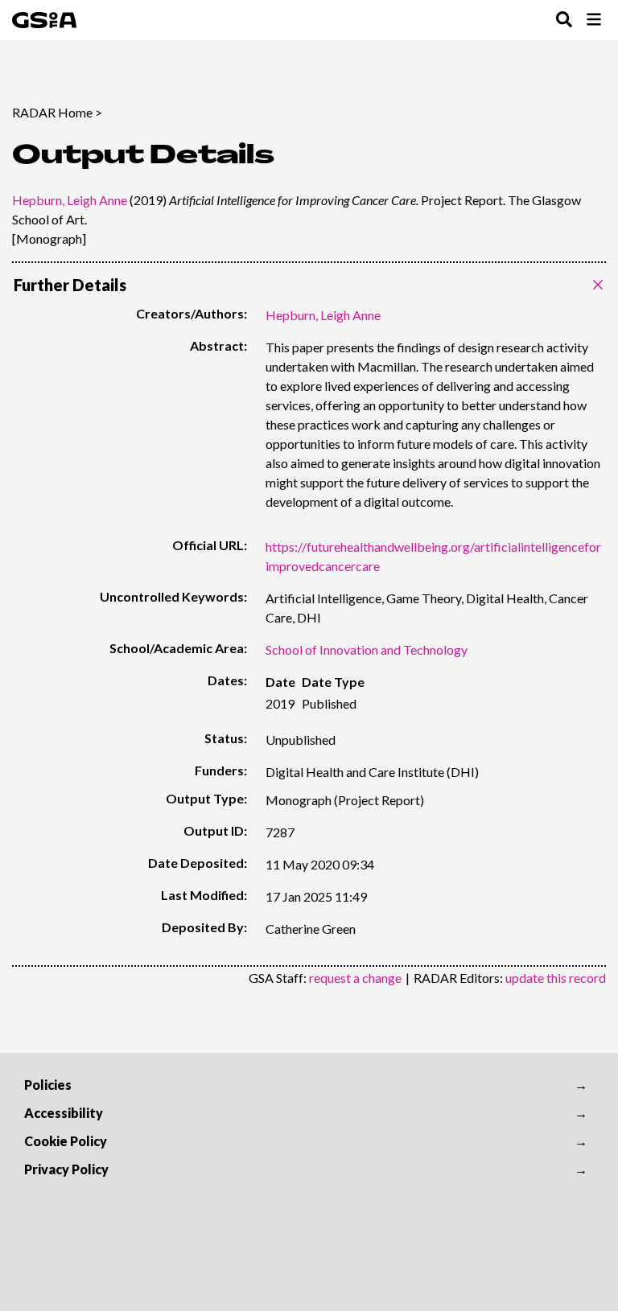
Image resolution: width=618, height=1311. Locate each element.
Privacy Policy (66, 1169)
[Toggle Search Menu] (564, 20)
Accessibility (63, 1112)
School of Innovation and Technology (367, 649)
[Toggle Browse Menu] (594, 20)
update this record (555, 977)
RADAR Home (52, 112)
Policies (48, 1084)
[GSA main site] (44, 20)
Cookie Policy (65, 1141)
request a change (355, 977)
